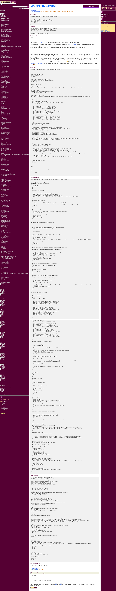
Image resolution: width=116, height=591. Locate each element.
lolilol (1, 163)
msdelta (3, 328)
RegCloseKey (3, 210)
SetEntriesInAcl (3, 259)
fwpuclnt (3, 304)
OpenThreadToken (4, 195)
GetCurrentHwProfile (5, 119)
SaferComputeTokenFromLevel (7, 251)
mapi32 (2, 323)
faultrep (2, 301)
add (61, 584)
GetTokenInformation (5, 133)
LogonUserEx (3, 159)
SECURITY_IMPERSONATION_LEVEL (8, 256)
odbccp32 (3, 339)
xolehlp (2, 384)
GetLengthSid (3, 123)
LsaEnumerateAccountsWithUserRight (8, 174)
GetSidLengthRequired (5, 129)
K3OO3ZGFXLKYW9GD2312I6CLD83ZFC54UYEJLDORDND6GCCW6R (15, 154)
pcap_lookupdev (4, 197)
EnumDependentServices (5, 108)
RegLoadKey (3, 231)
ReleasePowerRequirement (6, 245)
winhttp (2, 373)
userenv (3, 366)
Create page (91, 6)
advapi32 (3, 19)
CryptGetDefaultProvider (5, 82)
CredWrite (2, 65)
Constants (3, 12)
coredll (2, 389)
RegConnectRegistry (5, 211)
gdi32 (2, 305)
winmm (2, 375)
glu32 (2, 309)
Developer (2, 102)
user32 (2, 365)
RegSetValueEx (3, 242)
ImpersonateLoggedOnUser (6, 142)
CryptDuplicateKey (4, 73)
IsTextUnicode (3, 150)
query (2, 352)
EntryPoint (2, 107)
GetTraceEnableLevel (5, 137)
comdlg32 (3, 288)
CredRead (2, 62)
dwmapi (3, 300)
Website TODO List (4, 409)
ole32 (2, 341)
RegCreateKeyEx (4, 215)
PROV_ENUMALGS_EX (5, 200)
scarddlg (3, 356)
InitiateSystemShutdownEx (6, 149)
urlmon (2, 364)
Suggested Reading (4, 408)
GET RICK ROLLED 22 (5, 116)
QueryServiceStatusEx (5, 206)
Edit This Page (106, 14)
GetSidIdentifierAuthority (5, 128)
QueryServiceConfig (4, 201)
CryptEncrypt (3, 75)
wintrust (3, 378)
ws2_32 (2, 381)
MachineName (3, 184)
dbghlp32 (3, 293)
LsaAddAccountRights (5, 170)
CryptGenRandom (4, 81)
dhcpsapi (3, 294)
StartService (3, 269)
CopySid (2, 51)
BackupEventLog (4, 30)
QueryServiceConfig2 (5, 202)
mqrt (2, 326)
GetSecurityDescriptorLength (6, 125)
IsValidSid (2, 152)
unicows (3, 363)
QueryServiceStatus (4, 205)
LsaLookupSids (3, 176)
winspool (3, 377)
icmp (2, 316)
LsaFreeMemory (4, 175)
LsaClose (2, 171)
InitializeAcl (3, 143)
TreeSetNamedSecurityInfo (6, 276)
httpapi (2, 315)
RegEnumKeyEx (4, 222)
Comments (3, 403)
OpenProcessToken (4, 191)
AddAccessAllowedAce (5, 24)
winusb (2, 379)
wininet (2, 374)
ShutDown (2, 268)
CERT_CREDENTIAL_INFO (6, 36)
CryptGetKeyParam (4, 85)
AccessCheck (3, 21)
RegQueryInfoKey (4, 237)
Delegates (3, 13)
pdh (2, 345)
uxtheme (3, 367)
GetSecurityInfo (4, 127)
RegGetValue (3, 226)
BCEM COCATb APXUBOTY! (6, 31)
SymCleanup (3, 271)
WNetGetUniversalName (5, 282)
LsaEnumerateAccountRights (6, 173)
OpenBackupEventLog (5, 189)
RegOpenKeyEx (4, 235)
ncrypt (2, 334)
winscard (3, 376)
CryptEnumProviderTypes (5, 77)
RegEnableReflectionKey (5, 221)
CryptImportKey (4, 91)
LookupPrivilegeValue (5, 169)
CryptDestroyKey (4, 72)
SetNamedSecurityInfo (5, 262)
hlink (2, 314)
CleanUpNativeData (75, 57)
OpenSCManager (4, 192)
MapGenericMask (4, 185)
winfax (2, 371)
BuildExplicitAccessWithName (6, 32)
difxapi (2, 295)
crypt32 (2, 290)
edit (56, 584)
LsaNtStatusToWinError (5, 178)
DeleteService (3, 101)
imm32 (2, 317)
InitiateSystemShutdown (5, 148)
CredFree (2, 60)
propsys (3, 348)
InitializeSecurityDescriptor (6, 144)
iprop (2, 320)
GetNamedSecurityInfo (5, 124)
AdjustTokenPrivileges (5, 26)
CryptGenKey (3, 80)
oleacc (2, 342)
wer (2, 369)
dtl (1, 299)
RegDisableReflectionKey (5, 220)
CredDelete (3, 59)
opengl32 (3, 344)
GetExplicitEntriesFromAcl (6, 122)
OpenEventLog (3, 190)
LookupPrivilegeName (5, 168)
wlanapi (2, 380)
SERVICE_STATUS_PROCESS (7, 258)
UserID (2, 278)
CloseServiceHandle (4, 44)
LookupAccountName (5, 164)
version (2, 368)
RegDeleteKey (3, 216)
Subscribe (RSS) (5, 399)
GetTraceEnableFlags (5, 134)
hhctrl (2, 312)
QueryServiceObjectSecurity (6, 204)
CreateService (3, 55)
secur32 (2, 357)
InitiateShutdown (4, 147)
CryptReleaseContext (5, 92)
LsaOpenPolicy (3, 179)
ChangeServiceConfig (5, 37)
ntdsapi (2, 337)
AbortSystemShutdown (5, 20)
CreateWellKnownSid (5, 56)
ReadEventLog (3, 209)
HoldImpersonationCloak (5, 140)
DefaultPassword (4, 98)
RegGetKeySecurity (4, 225)
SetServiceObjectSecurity (5, 266)
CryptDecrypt (3, 68)
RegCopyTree (3, 212)
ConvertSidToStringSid (5, 47)
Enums (2, 14)
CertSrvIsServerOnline (5, 35)
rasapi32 (3, 354)
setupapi (3, 358)
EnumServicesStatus (5, 109)
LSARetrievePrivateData (5, 181)
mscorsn (3, 327)
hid (2, 313)
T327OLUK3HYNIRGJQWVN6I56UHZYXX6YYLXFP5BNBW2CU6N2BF (14, 273)
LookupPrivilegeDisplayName (6, 166)
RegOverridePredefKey (5, 236)
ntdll (2, 336)
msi (2, 331)
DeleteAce (2, 99)
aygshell (3, 388)
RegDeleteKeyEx (4, 217)
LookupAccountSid (4, 165)
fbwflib (2, 302)
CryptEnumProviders (5, 76)
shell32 (2, 359)
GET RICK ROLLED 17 (5, 114)
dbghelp (3, 291)
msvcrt (2, 333)
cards (2, 284)
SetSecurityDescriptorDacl (6, 264)
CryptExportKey (4, 78)
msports (3, 332)
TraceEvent (3, 274)
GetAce (2, 117)
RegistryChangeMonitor (5, 230)
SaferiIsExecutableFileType (6, 253)
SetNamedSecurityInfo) (5, 261)
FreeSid (2, 112)
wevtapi (2, 370)
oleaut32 (3, 343)
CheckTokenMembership (5, 40)
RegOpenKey (3, 233)
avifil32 (2, 283)
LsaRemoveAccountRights (6, 180)
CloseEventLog (3, 42)
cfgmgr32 (3, 285)
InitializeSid (3, 145)
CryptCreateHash (4, 67)
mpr (2, 325)
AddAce (2, 25)
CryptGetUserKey (4, 87)
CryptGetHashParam (5, 83)
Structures (3, 16)
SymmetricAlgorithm (4, 272)
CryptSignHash (3, 96)
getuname (3, 307)
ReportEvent (3, 246)
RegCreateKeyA (4, 214)
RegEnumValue (3, 223)
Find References (106, 16)
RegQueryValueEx (4, 240)
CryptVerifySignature (4, 97)
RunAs (59, 63)
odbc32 (2, 338)
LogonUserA (3, 158)
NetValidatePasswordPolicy (6, 186)
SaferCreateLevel (4, 252)
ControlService (3, 45)
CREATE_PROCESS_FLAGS (6, 57)
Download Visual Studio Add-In (7, 410)
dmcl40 (2, 296)
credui (2, 289)
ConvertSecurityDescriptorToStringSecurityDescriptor (11, 46)
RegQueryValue (4, 238)
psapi (2, 349)
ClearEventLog (3, 41)
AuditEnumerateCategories (6, 29)
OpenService (3, 194)
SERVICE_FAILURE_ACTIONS (7, 257)
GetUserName (3, 139)
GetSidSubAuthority (4, 130)
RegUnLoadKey (4, 243)
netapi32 (3, 335)
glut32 (2, 310)
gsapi (2, 311)
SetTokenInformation (4, 267)
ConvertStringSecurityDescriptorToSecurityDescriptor (11, 49)
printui (2, 347)
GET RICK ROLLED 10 (5, 113)
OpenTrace (3, 196)
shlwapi (2, 360)
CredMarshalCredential (5, 61)
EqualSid (2, 111)
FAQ (2, 404)
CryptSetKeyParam (4, 93)
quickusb (3, 353)
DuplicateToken (3, 103)
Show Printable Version (107, 19)
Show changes (105, 23)
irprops (2, 321)
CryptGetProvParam (4, 86)
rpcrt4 (2, 355)
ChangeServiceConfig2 (5, 39)
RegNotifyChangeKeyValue (6, 232)
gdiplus (2, 306)
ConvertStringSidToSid (5, 50)
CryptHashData (4, 88)
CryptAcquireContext (5, 66)
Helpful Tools (3, 405)
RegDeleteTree (3, 219)
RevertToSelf (3, 248)
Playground (3, 407)
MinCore (3, 324)
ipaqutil (2, 390)
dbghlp (2, 292)
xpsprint (3, 385)
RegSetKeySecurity (4, 241)
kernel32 (3, 322)
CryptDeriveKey (4, 70)
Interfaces (3, 15)
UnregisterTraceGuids (5, 277)
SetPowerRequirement (5, 263)
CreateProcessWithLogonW (6, 54)
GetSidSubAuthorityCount (5, 132)
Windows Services (4, 279)
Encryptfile (3, 106)
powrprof (3, 346)
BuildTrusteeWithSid (4, 34)
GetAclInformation (4, 118)
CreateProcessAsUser (5, 52)
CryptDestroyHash (4, 71)
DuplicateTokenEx (4, 104)
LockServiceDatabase (5, 155)
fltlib (2, 303)
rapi (2, 391)
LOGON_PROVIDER (5, 160)
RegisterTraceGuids (4, 227)
